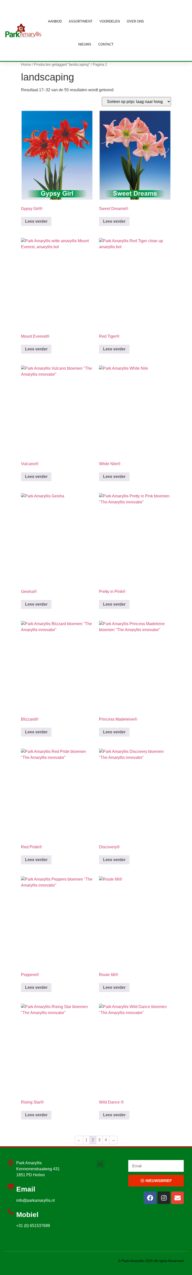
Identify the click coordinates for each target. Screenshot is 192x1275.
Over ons (135, 21)
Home (26, 64)
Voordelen (110, 21)
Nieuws (84, 44)
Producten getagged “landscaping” (62, 64)
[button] (100, 1164)
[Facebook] (150, 1198)
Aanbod (55, 21)
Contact (106, 44)
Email (25, 1189)
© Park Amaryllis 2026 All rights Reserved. (151, 1261)
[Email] (11, 1186)
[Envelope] (177, 1198)
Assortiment (80, 21)
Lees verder (36, 221)
